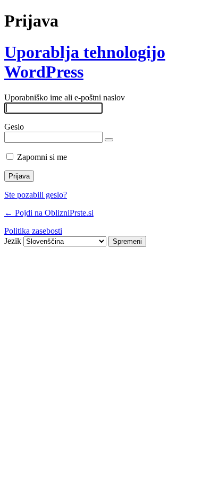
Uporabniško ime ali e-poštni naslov (64, 97)
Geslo (14, 126)
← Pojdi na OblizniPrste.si (49, 212)
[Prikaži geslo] (109, 139)
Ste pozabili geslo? (35, 194)
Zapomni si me (42, 156)
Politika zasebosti (33, 230)
